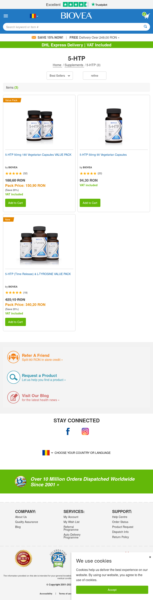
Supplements (74, 65)
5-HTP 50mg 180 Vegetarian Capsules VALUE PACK (38, 154)
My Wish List (71, 522)
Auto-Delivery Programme (72, 535)
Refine (94, 75)
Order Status (120, 522)
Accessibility (46, 594)
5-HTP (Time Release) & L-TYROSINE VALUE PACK (38, 274)
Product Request (122, 527)
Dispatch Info (120, 532)
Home (57, 65)
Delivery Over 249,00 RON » (95, 37)
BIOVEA (13, 167)
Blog (18, 527)
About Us (21, 517)
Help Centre (119, 517)
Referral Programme (71, 528)
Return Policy (120, 537)
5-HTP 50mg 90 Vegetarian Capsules (103, 154)
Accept (112, 589)
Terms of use (65, 594)
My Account (71, 517)
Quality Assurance (26, 522)
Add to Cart (15, 203)
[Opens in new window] (68, 432)
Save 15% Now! (50, 37)
